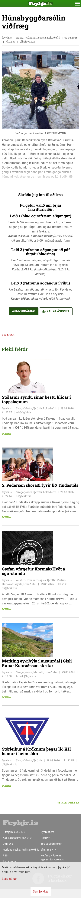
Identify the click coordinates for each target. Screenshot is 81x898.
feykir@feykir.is (30, 849)
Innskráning (25, 311)
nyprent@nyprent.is (52, 859)
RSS (5, 855)
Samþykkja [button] (40, 891)
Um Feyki (8, 843)
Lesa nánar (9, 879)
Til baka (8, 334)
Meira (6, 433)
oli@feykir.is (27, 41)
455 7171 (27, 837)
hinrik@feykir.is (26, 676)
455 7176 (19, 831)
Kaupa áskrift (57, 311)
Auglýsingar (10, 861)
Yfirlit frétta (68, 802)
